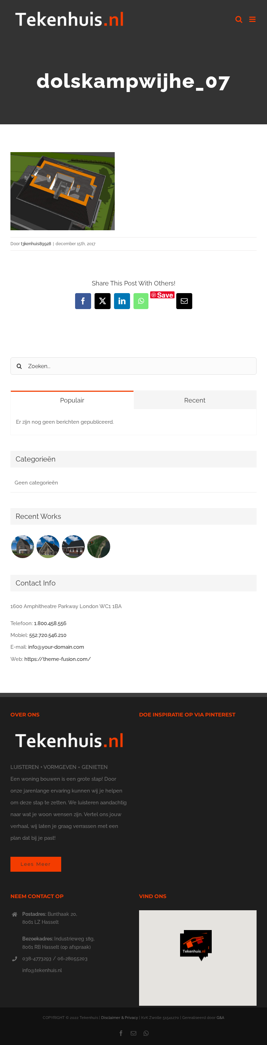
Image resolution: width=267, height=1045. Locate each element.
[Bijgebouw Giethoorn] (73, 546)
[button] (194, 947)
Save (165, 294)
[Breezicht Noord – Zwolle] (99, 546)
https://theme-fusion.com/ (57, 659)
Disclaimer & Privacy (119, 1017)
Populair (72, 400)
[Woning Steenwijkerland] (48, 546)
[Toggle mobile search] (238, 19)
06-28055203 (72, 958)
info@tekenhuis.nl (42, 970)
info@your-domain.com (56, 647)
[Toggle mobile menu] (253, 19)
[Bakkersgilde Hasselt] (22, 546)
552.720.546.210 (47, 635)
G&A (220, 1017)
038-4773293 (36, 958)
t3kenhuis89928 (36, 243)
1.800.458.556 (50, 623)
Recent (194, 400)
